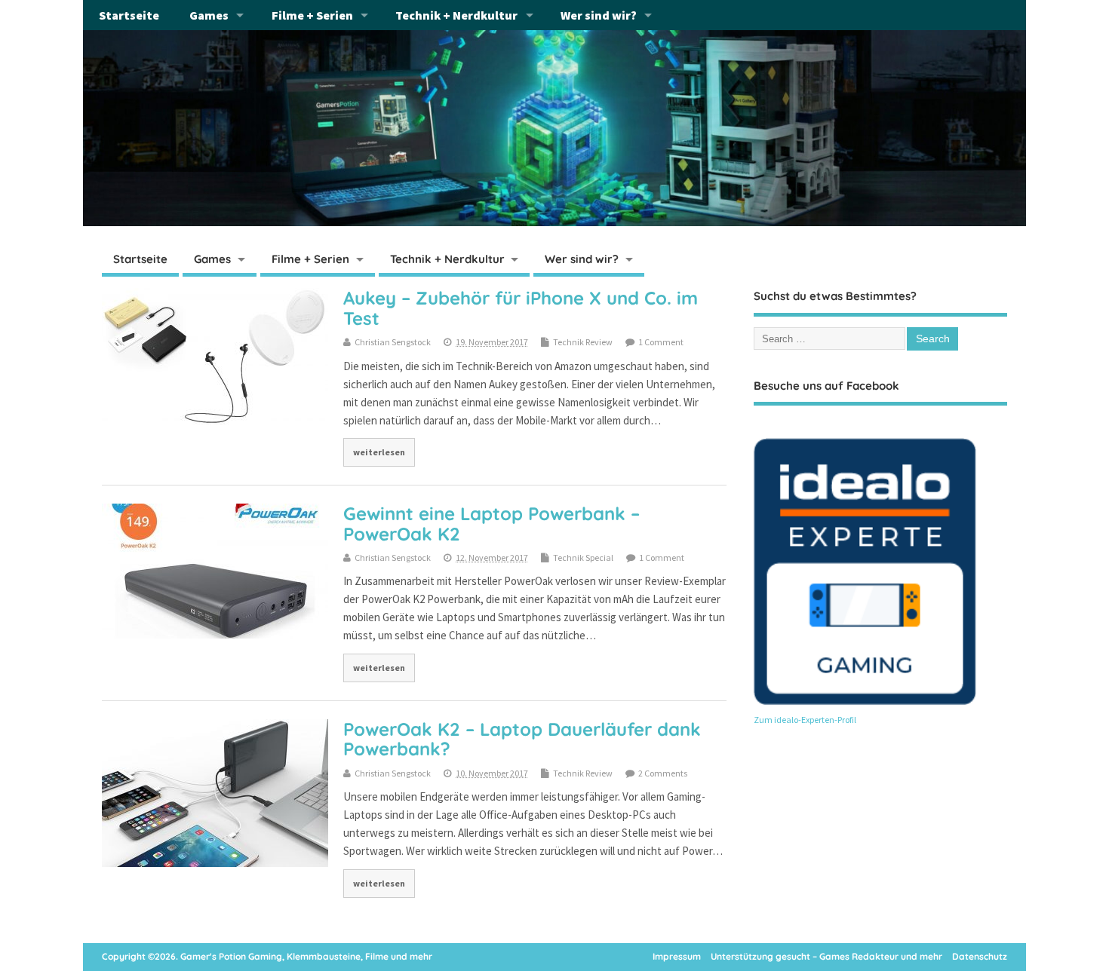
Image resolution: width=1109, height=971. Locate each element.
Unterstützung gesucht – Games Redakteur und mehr (826, 956)
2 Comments (662, 773)
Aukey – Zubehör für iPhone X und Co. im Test (520, 307)
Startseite (129, 15)
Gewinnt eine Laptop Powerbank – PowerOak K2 (491, 523)
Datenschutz (979, 956)
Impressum (677, 956)
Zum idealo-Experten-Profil (805, 719)
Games (209, 15)
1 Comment (661, 342)
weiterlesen (379, 452)
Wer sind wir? (599, 15)
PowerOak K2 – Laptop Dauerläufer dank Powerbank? (522, 739)
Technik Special (583, 557)
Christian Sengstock (393, 342)
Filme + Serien (312, 15)
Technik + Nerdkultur (456, 15)
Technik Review (583, 342)
